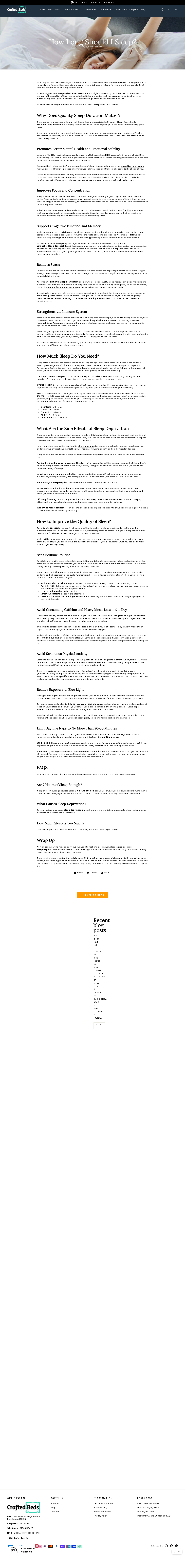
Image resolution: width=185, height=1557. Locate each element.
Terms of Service (102, 1511)
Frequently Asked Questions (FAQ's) (155, 1515)
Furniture (106, 9)
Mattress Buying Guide (148, 1507)
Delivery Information (104, 1503)
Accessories (89, 9)
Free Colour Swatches (148, 1503)
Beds (42, 9)
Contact (55, 1511)
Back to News (94, 895)
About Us (55, 1503)
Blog (143, 9)
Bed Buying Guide (145, 1511)
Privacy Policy (100, 1515)
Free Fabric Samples (127, 9)
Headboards (71, 9)
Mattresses (54, 9)
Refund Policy (100, 1507)
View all (99, 1026)
